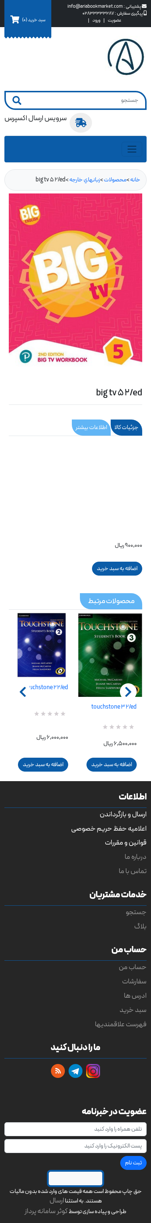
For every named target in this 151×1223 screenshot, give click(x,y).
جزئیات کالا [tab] (126, 427)
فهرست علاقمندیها (121, 1024)
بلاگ (140, 926)
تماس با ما (133, 871)
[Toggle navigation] (132, 149)
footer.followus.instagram (93, 1071)
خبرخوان (58, 1071)
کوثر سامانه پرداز (46, 1211)
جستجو (136, 912)
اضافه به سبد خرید (43, 764)
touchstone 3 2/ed (114, 707)
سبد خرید (133, 1010)
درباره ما (136, 857)
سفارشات (134, 981)
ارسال (56, 1201)
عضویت (114, 20)
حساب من (133, 967)
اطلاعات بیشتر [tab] (91, 427)
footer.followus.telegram (75, 1071)
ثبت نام (133, 1163)
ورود (96, 20)
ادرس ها (135, 996)
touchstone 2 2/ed (46, 687)
